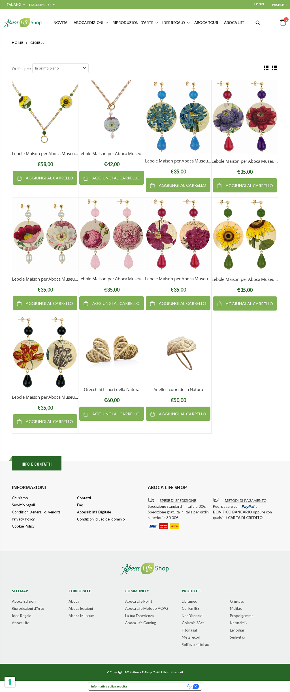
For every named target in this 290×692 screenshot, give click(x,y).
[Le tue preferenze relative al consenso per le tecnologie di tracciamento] (10, 682)
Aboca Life (20, 623)
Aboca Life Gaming (140, 623)
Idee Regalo (21, 616)
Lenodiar (237, 630)
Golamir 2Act (193, 623)
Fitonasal (189, 630)
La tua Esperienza (139, 616)
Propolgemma (241, 616)
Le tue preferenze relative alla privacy (159, 686)
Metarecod (191, 637)
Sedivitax (237, 637)
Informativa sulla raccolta (109, 686)
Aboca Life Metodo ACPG (146, 609)
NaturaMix (239, 623)
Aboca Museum (81, 616)
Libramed (189, 602)
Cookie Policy (23, 526)
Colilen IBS (190, 609)
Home (18, 42)
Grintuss (237, 602)
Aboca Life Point (138, 602)
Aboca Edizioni (24, 602)
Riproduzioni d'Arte (28, 609)
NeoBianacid (192, 616)
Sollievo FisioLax (195, 645)
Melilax (236, 609)
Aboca (74, 602)
